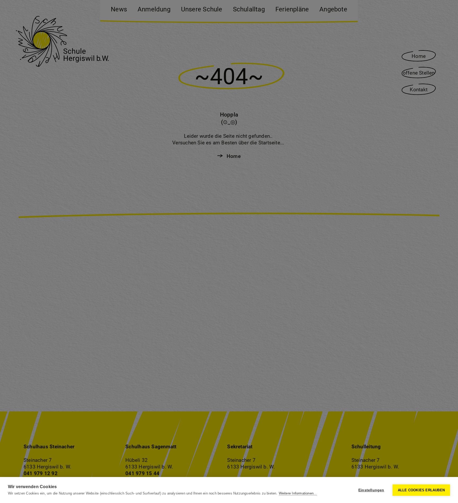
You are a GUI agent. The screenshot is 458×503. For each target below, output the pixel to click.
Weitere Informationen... (298, 493)
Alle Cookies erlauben (421, 490)
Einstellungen (371, 490)
